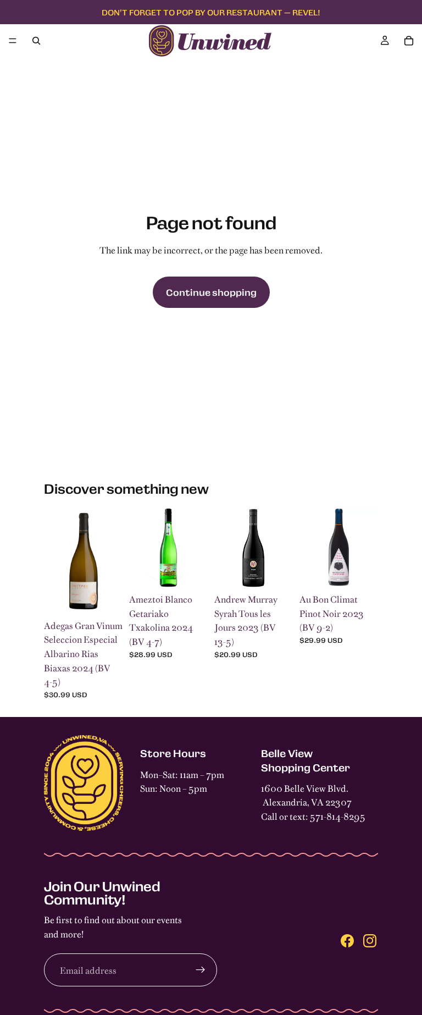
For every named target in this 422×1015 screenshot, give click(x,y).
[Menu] (12, 40)
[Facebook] (347, 940)
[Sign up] (200, 969)
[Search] (36, 41)
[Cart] (409, 41)
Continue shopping (211, 292)
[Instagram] (370, 940)
